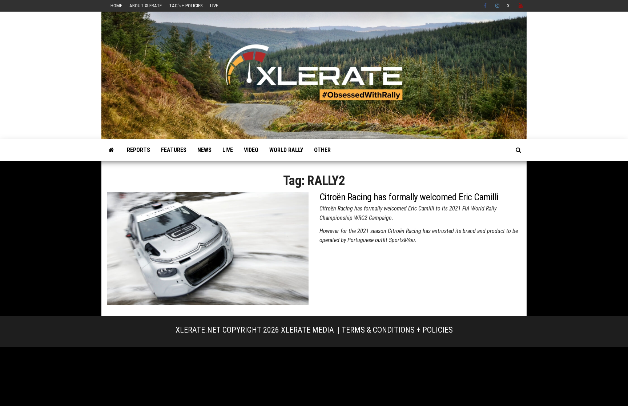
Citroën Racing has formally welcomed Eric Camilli (409, 197)
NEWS (204, 149)
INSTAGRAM (497, 6)
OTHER (322, 149)
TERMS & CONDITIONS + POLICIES (397, 329)
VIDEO (251, 149)
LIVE (214, 5)
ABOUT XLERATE (145, 5)
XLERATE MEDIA (307, 329)
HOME (116, 5)
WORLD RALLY (286, 149)
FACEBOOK (486, 6)
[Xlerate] (111, 150)
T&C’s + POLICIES (186, 5)
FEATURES (173, 149)
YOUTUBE (521, 6)
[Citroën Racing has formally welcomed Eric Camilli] (208, 248)
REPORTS (138, 149)
